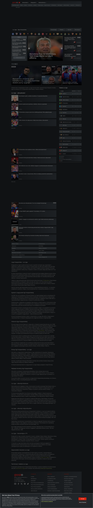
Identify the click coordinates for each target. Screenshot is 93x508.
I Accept (82, 498)
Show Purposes (82, 502)
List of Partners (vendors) (47, 501)
